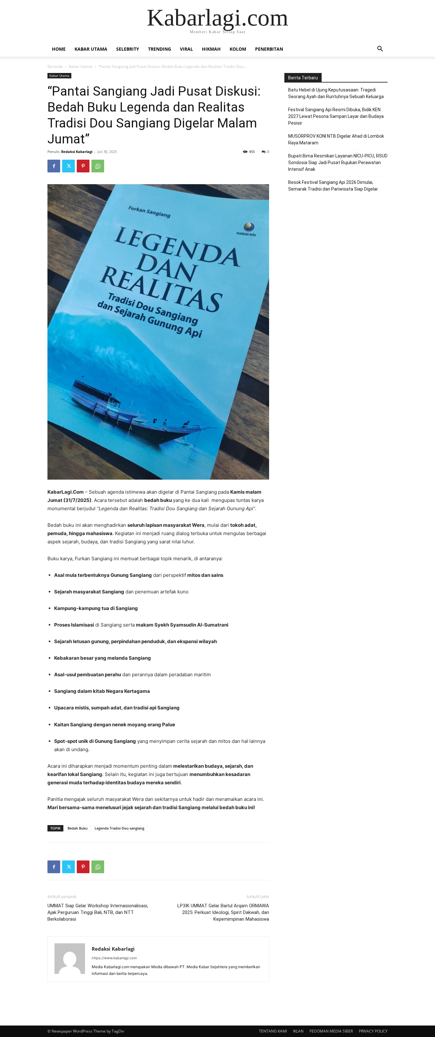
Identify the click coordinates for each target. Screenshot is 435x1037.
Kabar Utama (91, 49)
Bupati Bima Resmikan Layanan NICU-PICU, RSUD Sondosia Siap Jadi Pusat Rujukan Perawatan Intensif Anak (338, 162)
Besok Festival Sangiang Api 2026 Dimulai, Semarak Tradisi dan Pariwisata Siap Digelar (333, 186)
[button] (380, 50)
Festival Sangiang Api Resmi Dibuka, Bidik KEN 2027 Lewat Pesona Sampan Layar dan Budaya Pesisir (336, 116)
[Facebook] (53, 166)
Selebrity (127, 49)
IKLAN (298, 1031)
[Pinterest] (83, 166)
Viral (186, 49)
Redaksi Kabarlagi (76, 151)
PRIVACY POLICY (373, 1031)
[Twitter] (68, 166)
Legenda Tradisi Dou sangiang (119, 828)
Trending (159, 49)
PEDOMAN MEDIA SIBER (331, 1031)
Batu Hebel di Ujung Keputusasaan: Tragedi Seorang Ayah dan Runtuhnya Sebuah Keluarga (336, 93)
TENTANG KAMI (273, 1031)
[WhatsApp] (97, 166)
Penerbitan (269, 49)
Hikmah (211, 49)
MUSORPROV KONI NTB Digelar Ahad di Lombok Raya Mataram (336, 139)
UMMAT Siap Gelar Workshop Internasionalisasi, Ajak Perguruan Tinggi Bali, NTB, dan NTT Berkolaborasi (97, 912)
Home (59, 49)
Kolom (238, 49)
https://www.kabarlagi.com (114, 958)
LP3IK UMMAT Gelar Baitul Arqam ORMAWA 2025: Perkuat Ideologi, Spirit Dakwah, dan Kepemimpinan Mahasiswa (223, 912)
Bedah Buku (78, 828)
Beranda (55, 66)
